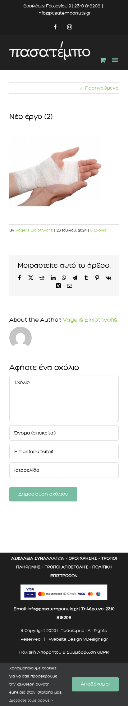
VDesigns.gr (95, 639)
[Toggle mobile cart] (103, 60)
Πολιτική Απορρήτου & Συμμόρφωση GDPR (64, 652)
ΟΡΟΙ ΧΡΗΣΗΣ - (84, 558)
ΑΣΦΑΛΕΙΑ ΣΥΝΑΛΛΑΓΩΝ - (39, 558)
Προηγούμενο (102, 88)
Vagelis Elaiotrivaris (34, 230)
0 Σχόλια (98, 230)
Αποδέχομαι (95, 684)
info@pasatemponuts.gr (64, 13)
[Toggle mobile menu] (115, 60)
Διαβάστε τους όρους (30, 700)
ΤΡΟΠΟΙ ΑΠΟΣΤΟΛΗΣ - (68, 567)
